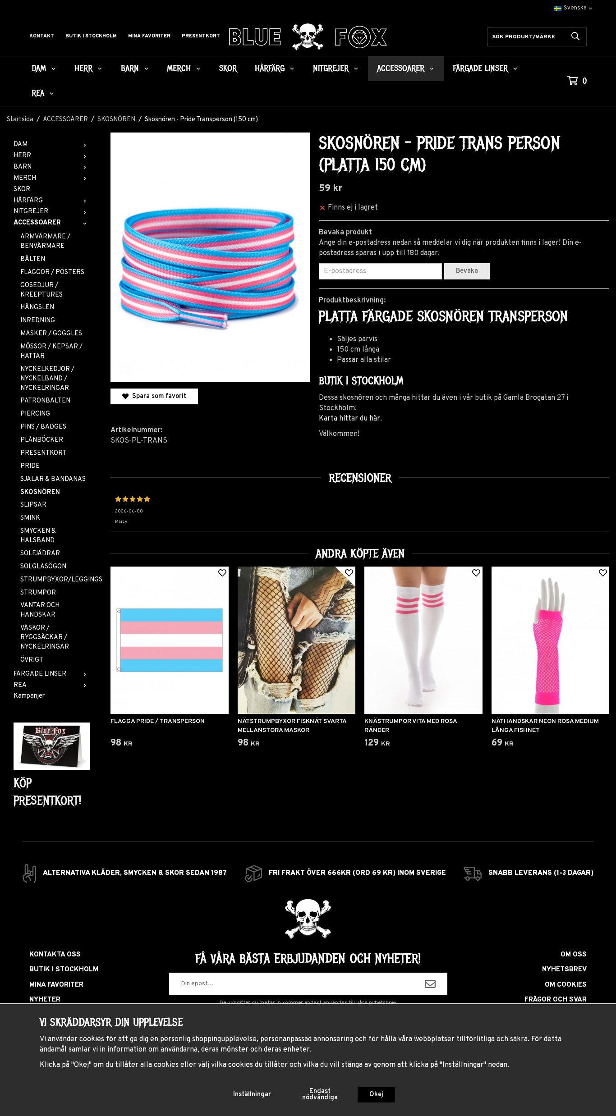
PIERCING (35, 414)
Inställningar (252, 1094)
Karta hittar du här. (350, 418)
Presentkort (201, 36)
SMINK (30, 518)
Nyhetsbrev (564, 969)
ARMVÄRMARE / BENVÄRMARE (45, 242)
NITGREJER (331, 68)
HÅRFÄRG (270, 68)
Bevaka (467, 271)
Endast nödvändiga (320, 1094)
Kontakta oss (55, 955)
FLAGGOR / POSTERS (52, 272)
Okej (376, 1094)
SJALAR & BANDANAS (53, 479)
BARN (130, 68)
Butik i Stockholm (91, 36)
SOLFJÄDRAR (40, 553)
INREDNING (37, 320)
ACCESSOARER (400, 68)
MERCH (179, 68)
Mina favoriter (149, 36)
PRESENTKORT (43, 453)
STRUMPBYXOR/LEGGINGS (55, 580)
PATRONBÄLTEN (45, 401)
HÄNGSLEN (37, 307)
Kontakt (41, 36)
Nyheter (44, 1000)
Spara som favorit (157, 396)
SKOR (228, 68)
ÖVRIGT (31, 660)
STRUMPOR (38, 593)
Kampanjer (29, 696)
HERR (83, 68)
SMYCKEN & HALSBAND (38, 536)
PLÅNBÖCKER (41, 440)
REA (38, 93)
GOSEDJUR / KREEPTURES (41, 290)
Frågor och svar (555, 1000)
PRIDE (30, 466)
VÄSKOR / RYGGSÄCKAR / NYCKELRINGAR (44, 637)
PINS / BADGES (43, 427)
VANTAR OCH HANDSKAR (40, 610)
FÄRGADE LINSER (480, 68)
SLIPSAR (33, 505)
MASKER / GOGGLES (51, 333)
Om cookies (566, 985)
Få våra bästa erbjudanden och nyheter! (308, 958)
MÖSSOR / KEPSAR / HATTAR (51, 352)
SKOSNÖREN (40, 492)
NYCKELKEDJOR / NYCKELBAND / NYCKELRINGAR (47, 379)
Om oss (574, 955)
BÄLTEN (32, 259)
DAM (39, 68)
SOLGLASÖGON (43, 567)
